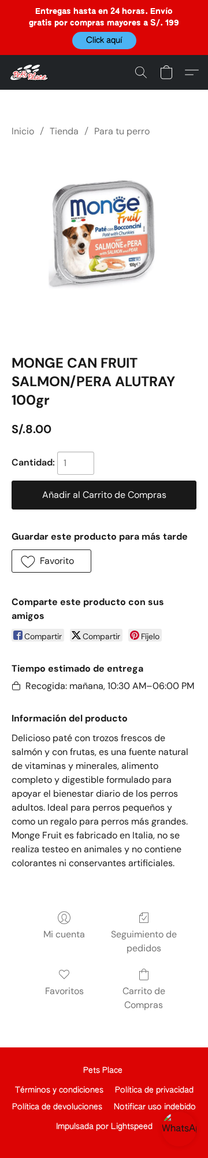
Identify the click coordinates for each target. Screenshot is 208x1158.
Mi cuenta (64, 934)
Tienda (64, 131)
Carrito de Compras (143, 998)
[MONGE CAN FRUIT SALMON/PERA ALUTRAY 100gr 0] (104, 243)
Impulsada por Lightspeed (104, 1127)
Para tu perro (122, 131)
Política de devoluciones (57, 1107)
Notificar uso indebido (155, 1107)
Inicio (23, 131)
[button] (104, 40)
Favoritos (64, 991)
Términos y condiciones (59, 1090)
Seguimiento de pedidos (144, 941)
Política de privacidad (154, 1090)
